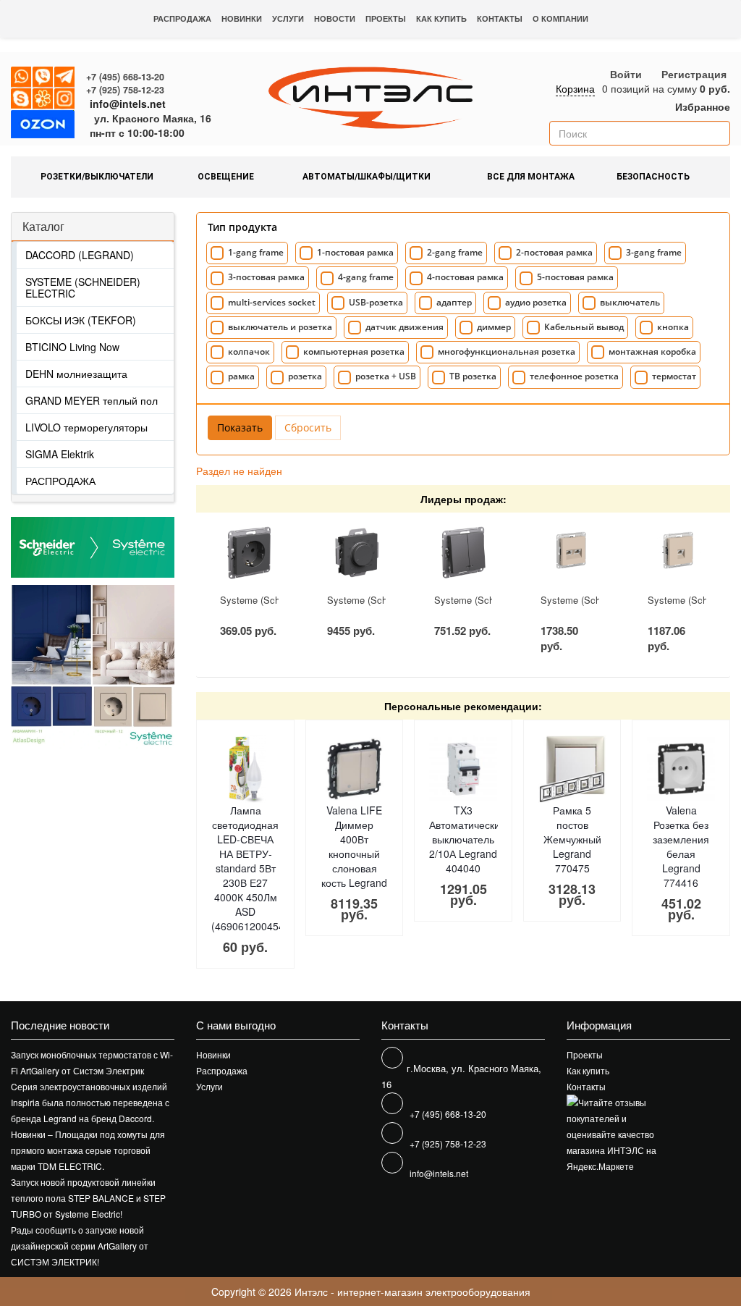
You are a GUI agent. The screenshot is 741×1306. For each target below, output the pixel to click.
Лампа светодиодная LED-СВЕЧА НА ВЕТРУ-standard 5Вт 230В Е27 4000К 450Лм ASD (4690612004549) (252, 868)
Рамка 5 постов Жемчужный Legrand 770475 (572, 839)
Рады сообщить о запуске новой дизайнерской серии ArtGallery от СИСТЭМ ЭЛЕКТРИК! (79, 1245)
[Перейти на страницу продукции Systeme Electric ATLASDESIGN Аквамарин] (52, 666)
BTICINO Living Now (72, 347)
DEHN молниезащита (76, 373)
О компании (560, 18)
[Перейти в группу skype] (22, 99)
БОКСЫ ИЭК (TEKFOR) (80, 320)
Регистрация (694, 74)
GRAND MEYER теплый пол (91, 400)
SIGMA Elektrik (59, 454)
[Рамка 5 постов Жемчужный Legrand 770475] (572, 769)
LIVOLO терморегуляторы (86, 427)
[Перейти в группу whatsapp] (22, 77)
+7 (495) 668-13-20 (125, 76)
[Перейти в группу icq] (43, 99)
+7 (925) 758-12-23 (125, 89)
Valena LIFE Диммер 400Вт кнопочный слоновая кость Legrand (354, 846)
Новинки (241, 18)
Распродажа (182, 18)
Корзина (575, 88)
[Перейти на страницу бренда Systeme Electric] (92, 547)
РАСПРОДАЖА (60, 480)
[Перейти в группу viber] (43, 77)
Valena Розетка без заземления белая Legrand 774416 (681, 846)
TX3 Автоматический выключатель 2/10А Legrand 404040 (467, 839)
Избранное (701, 106)
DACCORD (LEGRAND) (79, 255)
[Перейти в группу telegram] (65, 77)
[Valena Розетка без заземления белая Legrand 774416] (681, 769)
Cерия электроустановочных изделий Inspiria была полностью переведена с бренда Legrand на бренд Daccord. (90, 1102)
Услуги (288, 18)
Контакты (499, 18)
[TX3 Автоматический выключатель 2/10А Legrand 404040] (463, 769)
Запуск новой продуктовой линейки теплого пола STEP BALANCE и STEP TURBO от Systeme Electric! (88, 1198)
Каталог (43, 226)
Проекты (385, 18)
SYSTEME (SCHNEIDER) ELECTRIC (82, 287)
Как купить (441, 18)
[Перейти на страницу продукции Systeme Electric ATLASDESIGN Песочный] (133, 666)
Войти (626, 74)
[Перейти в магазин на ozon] (43, 126)
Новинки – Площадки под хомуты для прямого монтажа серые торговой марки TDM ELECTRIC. (88, 1150)
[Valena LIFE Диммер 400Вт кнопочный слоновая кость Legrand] (355, 769)
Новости (334, 18)
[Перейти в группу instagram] (65, 99)
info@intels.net (128, 103)
